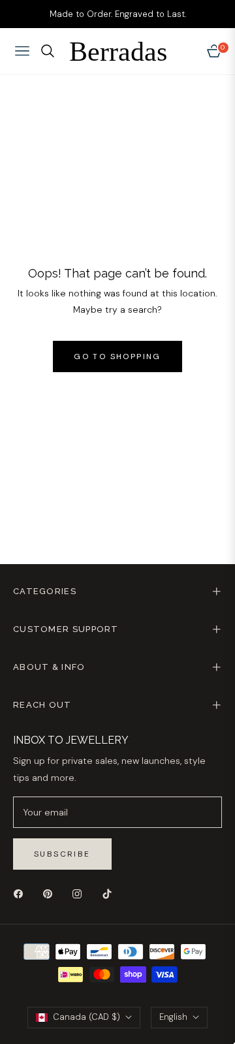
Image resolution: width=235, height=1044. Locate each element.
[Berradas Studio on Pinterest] (50, 893)
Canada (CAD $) (86, 1016)
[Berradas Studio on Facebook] (21, 893)
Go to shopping (117, 356)
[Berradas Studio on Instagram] (80, 893)
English (173, 1016)
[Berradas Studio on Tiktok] (110, 893)
